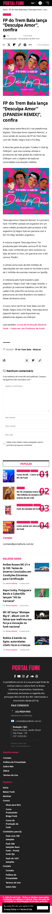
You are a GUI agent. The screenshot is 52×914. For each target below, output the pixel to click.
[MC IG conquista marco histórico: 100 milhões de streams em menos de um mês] (8, 493)
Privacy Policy (10, 909)
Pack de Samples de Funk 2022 (31, 508)
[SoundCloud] (32, 676)
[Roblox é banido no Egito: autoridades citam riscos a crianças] (42, 640)
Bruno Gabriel (15, 36)
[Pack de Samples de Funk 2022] (8, 510)
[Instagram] (23, 676)
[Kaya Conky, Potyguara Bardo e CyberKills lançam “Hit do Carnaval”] (42, 593)
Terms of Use (26, 909)
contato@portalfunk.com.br (28, 721)
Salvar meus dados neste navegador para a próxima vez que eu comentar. (24, 443)
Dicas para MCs (23, 471)
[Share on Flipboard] (14, 44)
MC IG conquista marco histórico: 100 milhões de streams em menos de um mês (32, 494)
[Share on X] (8, 44)
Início (5, 9)
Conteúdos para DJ (25, 505)
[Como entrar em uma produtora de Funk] (8, 527)
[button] (42, 908)
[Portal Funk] (13, 3)
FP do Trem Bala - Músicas (28, 349)
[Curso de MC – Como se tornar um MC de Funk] (8, 476)
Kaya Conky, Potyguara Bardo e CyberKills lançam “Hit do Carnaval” (17, 596)
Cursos (34, 471)
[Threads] (37, 676)
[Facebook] (15, 676)
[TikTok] (27, 676)
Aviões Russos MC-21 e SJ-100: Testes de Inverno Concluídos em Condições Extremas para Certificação (17, 572)
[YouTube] (19, 676)
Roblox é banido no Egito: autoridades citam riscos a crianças (16, 641)
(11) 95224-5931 (21, 711)
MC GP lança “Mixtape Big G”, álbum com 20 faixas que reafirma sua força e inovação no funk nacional (17, 619)
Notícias (7, 14)
